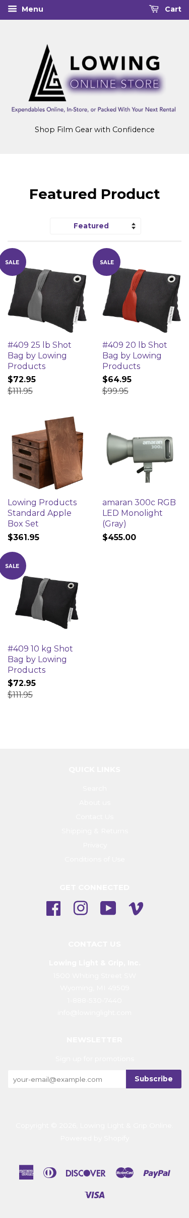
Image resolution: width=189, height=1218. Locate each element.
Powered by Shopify (94, 1138)
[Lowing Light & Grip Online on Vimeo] (136, 907)
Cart (172, 9)
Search (95, 788)
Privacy (95, 845)
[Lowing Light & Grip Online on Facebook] (53, 907)
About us (94, 802)
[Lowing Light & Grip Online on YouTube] (108, 907)
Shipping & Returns (94, 831)
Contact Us (94, 817)
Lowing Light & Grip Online (126, 1125)
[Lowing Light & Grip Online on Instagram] (80, 907)
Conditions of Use (95, 859)
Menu (31, 9)
